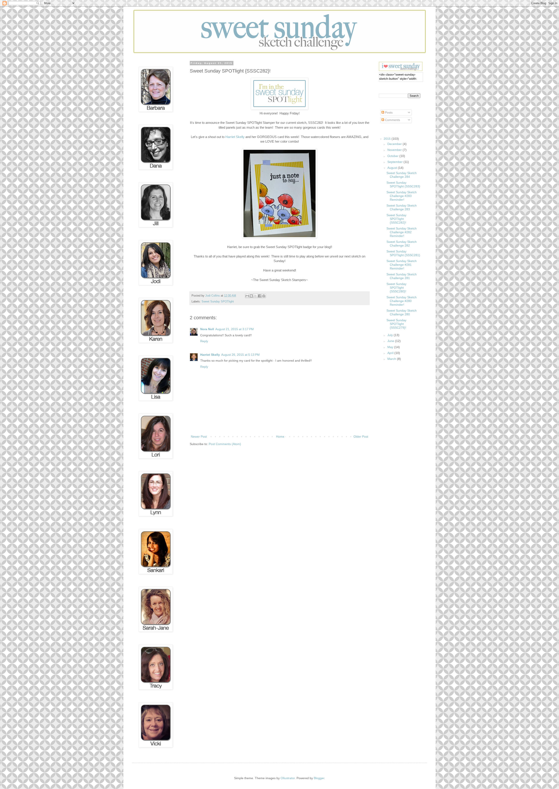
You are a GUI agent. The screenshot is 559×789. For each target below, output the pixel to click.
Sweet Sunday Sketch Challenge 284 (401, 174)
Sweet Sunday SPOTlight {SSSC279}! (396, 323)
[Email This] (247, 296)
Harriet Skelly (235, 137)
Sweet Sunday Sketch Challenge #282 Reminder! (401, 232)
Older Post (361, 436)
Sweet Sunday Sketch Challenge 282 (401, 243)
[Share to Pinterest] (264, 296)
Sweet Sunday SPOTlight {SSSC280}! (396, 287)
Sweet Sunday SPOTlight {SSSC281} (403, 253)
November (395, 150)
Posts (388, 112)
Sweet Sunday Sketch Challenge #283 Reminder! (401, 195)
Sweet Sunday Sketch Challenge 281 (401, 276)
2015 (388, 138)
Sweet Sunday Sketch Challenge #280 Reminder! (401, 300)
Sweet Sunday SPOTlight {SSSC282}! (396, 218)
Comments (392, 120)
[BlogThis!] (251, 296)
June (391, 341)
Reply (204, 341)
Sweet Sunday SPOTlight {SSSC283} (403, 184)
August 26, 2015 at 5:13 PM (240, 354)
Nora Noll (207, 329)
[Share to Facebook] (259, 296)
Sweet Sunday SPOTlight (218, 301)
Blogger (319, 778)
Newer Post (199, 436)
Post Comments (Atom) (225, 444)
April (390, 353)
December (395, 144)
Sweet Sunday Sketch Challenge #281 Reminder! (401, 264)
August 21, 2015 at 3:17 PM (234, 329)
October (393, 156)
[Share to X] (255, 296)
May (390, 347)
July (390, 335)
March (392, 359)
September (395, 162)
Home (280, 436)
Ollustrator (288, 778)
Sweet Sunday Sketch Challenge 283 (401, 207)
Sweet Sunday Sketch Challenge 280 (401, 312)
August (392, 167)
